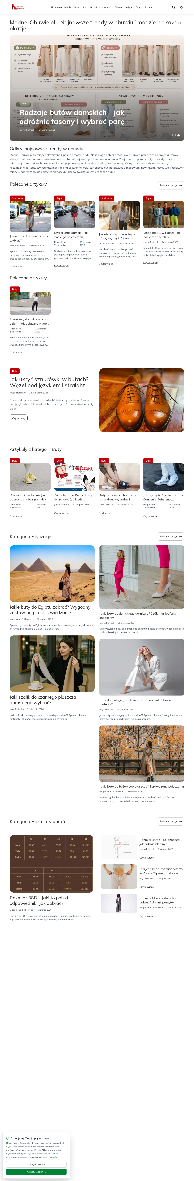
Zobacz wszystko (171, 185)
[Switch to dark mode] (181, 7)
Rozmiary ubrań (103, 7)
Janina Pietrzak (26, 129)
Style (59, 198)
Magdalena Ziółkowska (21, 619)
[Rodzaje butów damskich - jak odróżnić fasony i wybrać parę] (97, 88)
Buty (76, 7)
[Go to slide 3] (178, 135)
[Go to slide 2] (175, 135)
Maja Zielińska (106, 504)
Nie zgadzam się (36, 1164)
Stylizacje (87, 7)
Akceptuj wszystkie (36, 1171)
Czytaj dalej (18, 418)
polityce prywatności (47, 1157)
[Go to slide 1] (172, 135)
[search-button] (173, 7)
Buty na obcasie (144, 7)
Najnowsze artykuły (61, 7)
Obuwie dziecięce (123, 7)
